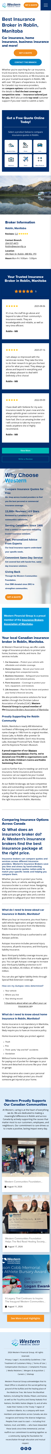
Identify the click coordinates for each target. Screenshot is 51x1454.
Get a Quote (31, 5)
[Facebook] (22, 1448)
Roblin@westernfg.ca (15, 246)
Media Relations (15, 1370)
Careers (21, 1374)
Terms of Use (39, 1363)
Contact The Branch (25, 62)
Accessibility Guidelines (30, 1359)
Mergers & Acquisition (33, 1370)
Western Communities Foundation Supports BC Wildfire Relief (23, 1181)
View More (25, 450)
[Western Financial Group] (11, 5)
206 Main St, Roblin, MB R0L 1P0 (20, 253)
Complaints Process (38, 1367)
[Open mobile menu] (46, 5)
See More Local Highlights (25, 1318)
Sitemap (30, 1374)
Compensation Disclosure (16, 1367)
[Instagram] (29, 1448)
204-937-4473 (11, 243)
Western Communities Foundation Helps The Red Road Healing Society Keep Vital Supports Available (25, 1240)
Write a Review (25, 459)
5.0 (16, 233)
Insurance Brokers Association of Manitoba (27, 709)
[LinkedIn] (25, 1448)
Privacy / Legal (11, 1359)
